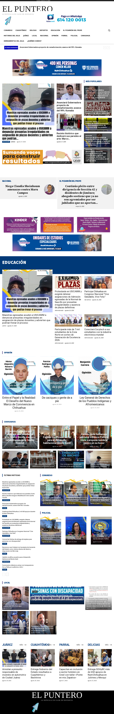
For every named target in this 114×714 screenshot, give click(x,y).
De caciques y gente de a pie (57, 399)
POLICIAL (45, 530)
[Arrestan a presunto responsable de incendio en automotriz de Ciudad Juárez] (14, 657)
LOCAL (59, 99)
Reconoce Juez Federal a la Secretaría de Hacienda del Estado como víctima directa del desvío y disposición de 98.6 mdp (18, 549)
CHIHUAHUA (60, 130)
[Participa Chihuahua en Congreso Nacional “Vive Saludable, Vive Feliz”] (98, 282)
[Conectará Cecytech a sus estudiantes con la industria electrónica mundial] (98, 320)
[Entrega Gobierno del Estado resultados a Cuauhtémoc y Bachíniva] (43, 657)
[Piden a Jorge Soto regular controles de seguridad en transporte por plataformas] (76, 492)
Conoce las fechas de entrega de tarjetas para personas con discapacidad (17, 540)
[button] (109, 30)
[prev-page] (3, 574)
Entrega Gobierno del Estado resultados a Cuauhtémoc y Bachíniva (41, 673)
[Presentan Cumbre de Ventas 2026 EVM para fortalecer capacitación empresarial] (15, 459)
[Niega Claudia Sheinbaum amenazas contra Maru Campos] (49, 189)
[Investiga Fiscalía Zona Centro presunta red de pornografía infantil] (76, 530)
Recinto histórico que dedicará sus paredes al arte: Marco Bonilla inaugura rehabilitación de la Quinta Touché (18, 495)
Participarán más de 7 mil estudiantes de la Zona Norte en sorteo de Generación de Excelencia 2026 (67, 334)
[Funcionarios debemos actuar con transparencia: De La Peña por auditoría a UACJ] (43, 622)
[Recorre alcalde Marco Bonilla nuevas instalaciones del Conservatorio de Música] (99, 459)
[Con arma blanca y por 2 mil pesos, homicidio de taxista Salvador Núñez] (101, 530)
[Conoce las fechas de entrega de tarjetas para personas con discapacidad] (57, 595)
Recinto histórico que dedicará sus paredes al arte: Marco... (69, 136)
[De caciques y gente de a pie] (57, 375)
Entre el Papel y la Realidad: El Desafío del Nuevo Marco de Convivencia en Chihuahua (19, 402)
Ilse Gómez (87, 300)
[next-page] (7, 574)
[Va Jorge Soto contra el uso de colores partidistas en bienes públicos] (52, 492)
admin (13, 142)
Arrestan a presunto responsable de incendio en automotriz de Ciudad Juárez (14, 673)
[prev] (104, 47)
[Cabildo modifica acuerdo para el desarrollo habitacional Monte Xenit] (57, 437)
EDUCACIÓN (6, 142)
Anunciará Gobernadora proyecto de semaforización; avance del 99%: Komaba (69, 106)
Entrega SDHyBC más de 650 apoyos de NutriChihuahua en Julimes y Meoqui (99, 673)
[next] (108, 47)
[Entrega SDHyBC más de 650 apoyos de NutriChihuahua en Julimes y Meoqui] (100, 657)
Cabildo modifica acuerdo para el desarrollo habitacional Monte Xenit (16, 558)
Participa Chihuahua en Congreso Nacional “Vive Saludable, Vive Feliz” (96, 294)
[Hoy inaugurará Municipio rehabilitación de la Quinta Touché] (43, 459)
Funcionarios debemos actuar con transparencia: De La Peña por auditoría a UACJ (18, 566)
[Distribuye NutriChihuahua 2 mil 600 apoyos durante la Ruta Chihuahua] (15, 622)
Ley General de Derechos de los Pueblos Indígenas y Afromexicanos (95, 401)
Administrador (59, 310)
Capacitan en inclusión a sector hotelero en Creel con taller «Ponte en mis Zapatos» (71, 673)
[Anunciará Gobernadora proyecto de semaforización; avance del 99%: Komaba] (69, 92)
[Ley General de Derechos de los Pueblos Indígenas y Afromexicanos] (95, 375)
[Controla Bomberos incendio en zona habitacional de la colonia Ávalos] (50, 530)
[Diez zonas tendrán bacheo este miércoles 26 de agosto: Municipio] (71, 459)
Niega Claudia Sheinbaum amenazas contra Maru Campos (22, 190)
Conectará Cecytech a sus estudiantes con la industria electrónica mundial (97, 332)
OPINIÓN (18, 393)
